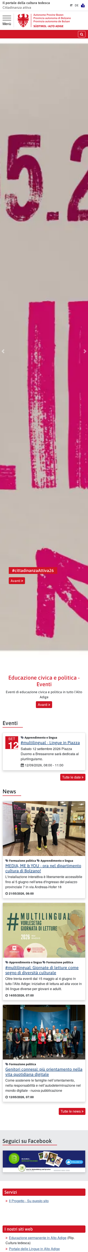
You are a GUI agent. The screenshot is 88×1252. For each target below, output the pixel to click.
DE (77, 5)
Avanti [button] (16, 581)
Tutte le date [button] (72, 777)
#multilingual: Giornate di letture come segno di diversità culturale (42, 970)
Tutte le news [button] (71, 1111)
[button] (3, 351)
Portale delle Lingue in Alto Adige (34, 1248)
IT (71, 5)
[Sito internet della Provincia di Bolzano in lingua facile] (82, 5)
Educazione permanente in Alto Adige (37, 1237)
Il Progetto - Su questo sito (29, 1200)
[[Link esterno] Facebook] (44, 1161)
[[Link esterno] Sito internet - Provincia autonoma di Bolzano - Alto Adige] (44, 20)
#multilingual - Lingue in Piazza (50, 742)
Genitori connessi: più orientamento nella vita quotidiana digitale (43, 1072)
